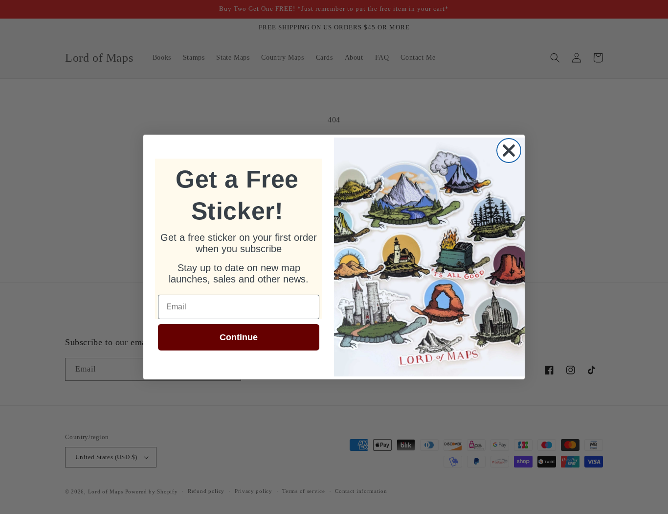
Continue (239, 337)
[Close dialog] (509, 151)
